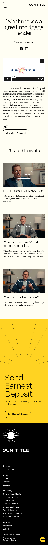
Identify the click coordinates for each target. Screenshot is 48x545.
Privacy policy (9, 538)
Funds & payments (11, 504)
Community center (11, 497)
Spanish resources (11, 516)
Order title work (10, 510)
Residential (8, 466)
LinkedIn (6, 529)
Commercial (8, 469)
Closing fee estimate (12, 494)
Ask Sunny (7, 491)
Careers (6, 478)
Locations (7, 485)
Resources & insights (12, 513)
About (5, 475)
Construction (8, 500)
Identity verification (11, 507)
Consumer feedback (12, 535)
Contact (6, 482)
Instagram (7, 526)
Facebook (7, 522)
